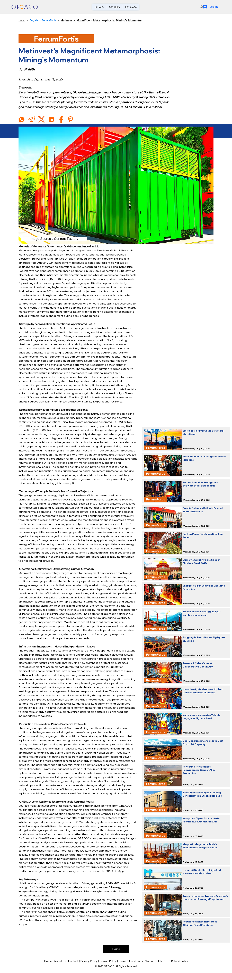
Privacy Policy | (90, 961)
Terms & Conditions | (131, 961)
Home (22, 20)
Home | (49, 961)
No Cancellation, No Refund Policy (166, 961)
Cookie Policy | (109, 961)
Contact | (74, 961)
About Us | (61, 961)
